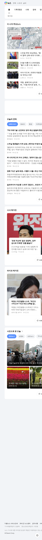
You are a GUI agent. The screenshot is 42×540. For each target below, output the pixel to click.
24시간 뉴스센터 (25, 523)
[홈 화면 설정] (37, 535)
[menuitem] (9, 10)
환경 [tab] (30, 124)
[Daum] (6, 3)
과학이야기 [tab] (12, 124)
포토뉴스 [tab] (12, 336)
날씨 (24, 3)
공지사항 (35, 523)
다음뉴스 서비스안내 (11, 523)
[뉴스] (9, 3)
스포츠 (19, 3)
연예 (14, 3)
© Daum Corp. (10, 533)
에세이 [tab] (22, 124)
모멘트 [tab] (21, 336)
